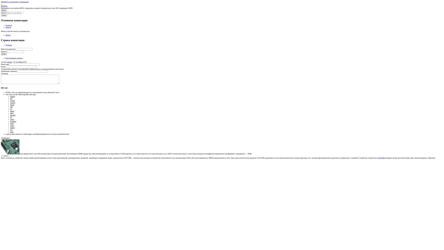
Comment (4, 74)
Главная (9, 45)
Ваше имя (5, 64)
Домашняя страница (9, 71)
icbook (9, 62)
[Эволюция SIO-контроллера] (10, 154)
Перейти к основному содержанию (15, 2)
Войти (8, 35)
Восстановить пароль (14, 58)
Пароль (4, 52)
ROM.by (4, 6)
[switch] (2, 4)
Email (3, 67)
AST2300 (381, 158)
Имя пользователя (8, 49)
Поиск (3, 13)
